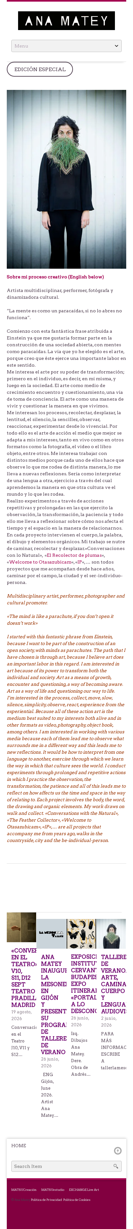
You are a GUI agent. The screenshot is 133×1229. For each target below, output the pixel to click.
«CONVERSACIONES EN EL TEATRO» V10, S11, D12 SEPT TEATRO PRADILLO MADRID (21, 977)
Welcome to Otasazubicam (40, 562)
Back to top (118, 1151)
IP (79, 562)
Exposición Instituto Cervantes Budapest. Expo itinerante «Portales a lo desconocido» (81, 984)
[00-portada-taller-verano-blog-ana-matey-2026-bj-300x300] (111, 933)
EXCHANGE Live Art (84, 1189)
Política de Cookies (76, 1200)
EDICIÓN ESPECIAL (40, 69)
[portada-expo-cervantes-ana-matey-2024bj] (81, 933)
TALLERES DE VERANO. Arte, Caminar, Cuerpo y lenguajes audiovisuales (111, 984)
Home (18, 1145)
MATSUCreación (23, 1189)
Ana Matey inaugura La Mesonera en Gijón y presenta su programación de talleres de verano (51, 1004)
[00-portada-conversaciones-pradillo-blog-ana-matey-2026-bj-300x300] (21, 927)
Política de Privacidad (46, 1200)
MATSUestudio (52, 1189)
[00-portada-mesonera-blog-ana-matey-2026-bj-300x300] (51, 933)
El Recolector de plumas (74, 555)
